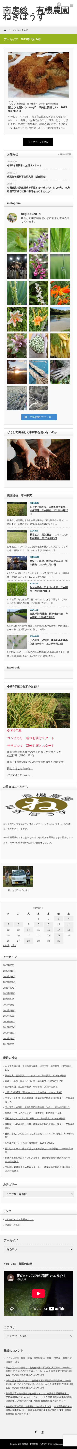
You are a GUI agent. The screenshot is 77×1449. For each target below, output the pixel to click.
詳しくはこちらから (20, 768)
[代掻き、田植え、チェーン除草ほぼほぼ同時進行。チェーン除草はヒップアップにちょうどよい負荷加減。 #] (60, 319)
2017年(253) (9, 1016)
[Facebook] (35, 1431)
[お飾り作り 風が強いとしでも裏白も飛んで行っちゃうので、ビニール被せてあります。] (38, 372)
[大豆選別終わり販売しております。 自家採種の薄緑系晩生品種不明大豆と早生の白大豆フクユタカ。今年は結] (38, 345)
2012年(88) (8, 1044)
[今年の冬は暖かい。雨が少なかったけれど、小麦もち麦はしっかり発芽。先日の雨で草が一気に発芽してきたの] (17, 398)
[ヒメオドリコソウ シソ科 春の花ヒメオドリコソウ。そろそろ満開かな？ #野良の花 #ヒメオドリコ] (17, 345)
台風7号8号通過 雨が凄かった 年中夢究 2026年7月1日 (49, 615)
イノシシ (12, 104)
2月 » (13, 945)
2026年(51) (8, 965)
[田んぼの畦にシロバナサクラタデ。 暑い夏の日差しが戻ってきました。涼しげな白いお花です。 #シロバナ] (38, 293)
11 (69, 924)
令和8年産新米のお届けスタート (24, 165)
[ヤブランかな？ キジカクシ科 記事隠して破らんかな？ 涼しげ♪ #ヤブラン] (38, 240)
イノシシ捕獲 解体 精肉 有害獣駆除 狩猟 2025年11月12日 (37, 1358)
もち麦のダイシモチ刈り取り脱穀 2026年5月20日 (29, 1143)
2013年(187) (9, 1038)
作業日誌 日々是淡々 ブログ (31, 104)
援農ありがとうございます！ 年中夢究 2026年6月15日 (33, 1113)
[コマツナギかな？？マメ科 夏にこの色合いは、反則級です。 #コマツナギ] (38, 266)
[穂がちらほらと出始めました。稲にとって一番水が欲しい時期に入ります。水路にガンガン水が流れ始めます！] (17, 293)
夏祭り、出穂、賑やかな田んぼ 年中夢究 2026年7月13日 (49, 563)
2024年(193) (9, 976)
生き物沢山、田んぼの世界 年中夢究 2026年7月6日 (49, 589)
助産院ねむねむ (13, 1225)
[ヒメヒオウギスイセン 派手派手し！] (60, 293)
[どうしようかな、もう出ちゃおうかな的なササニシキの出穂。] (60, 240)
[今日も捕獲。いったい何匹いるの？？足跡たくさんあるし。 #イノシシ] (38, 398)
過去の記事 (65, 154)
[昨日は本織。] (17, 266)
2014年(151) (9, 1033)
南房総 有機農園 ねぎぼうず (36, 1444)
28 (28, 941)
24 (58, 935)
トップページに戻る (38, 142)
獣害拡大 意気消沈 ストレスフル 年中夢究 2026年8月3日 (50, 536)
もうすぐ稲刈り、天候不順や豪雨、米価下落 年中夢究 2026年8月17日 (49, 511)
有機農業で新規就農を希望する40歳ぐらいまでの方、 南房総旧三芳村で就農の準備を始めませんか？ (38, 189)
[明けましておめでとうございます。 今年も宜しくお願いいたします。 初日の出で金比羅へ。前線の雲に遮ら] (17, 372)
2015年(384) (9, 1027)
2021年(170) (9, 993)
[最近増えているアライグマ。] (60, 372)
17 (58, 930)
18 (69, 930)
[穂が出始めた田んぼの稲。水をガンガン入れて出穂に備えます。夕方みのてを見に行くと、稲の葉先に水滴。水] (60, 266)
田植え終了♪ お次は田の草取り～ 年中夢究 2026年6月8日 (35, 1118)
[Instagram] (42, 1431)
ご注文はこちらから (20, 774)
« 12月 (6, 945)
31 (58, 941)
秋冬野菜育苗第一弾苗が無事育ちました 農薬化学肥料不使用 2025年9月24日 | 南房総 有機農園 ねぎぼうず (39, 1410)
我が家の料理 (52, 104)
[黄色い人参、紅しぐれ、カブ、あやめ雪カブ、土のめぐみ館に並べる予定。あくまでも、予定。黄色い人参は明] (60, 345)
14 (28, 930)
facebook (59, 4)
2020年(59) (8, 999)
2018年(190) (9, 1010)
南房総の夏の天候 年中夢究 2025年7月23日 (28, 1406)
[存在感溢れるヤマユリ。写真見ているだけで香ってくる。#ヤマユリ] (17, 319)
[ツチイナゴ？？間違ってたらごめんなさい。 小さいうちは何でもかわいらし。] (17, 240)
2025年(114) (9, 971)
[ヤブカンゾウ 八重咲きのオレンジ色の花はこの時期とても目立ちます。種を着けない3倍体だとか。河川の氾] (38, 319)
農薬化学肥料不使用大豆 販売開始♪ (26, 176)
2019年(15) (8, 1004)
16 (48, 930)
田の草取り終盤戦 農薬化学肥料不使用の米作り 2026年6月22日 (49, 642)
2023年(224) (9, 982)
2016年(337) (9, 1021)
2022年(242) (9, 988)
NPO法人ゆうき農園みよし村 (19, 1219)
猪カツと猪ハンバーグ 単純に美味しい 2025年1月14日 (37, 109)
